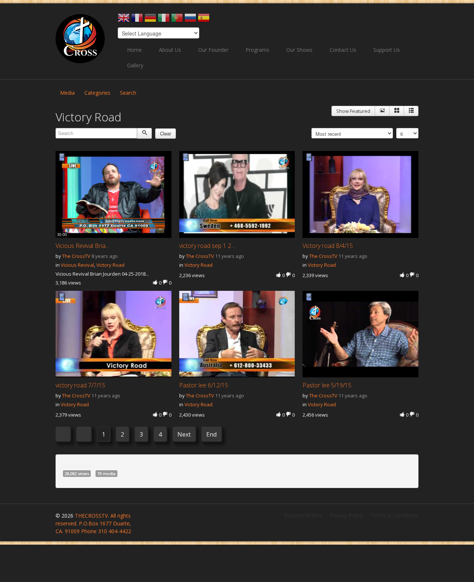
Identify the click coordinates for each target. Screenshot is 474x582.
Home (134, 49)
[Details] (382, 111)
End (211, 434)
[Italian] (164, 20)
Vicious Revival (77, 265)
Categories (97, 92)
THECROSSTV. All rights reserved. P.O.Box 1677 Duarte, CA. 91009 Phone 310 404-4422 (93, 523)
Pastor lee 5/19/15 (327, 385)
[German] (150, 20)
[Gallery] (396, 111)
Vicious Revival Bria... (82, 246)
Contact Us (343, 49)
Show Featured (353, 111)
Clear (165, 133)
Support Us (386, 49)
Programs (257, 49)
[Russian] (190, 20)
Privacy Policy (346, 515)
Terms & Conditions (394, 515)
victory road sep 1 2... (206, 246)
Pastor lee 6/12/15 (203, 385)
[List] (411, 111)
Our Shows (299, 49)
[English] (124, 20)
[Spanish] (204, 20)
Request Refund (303, 515)
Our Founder (213, 49)
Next (184, 434)
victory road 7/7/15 (80, 385)
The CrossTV (76, 256)
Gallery (135, 65)
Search (128, 92)
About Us (170, 49)
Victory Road (110, 265)
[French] (137, 20)
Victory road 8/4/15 (328, 246)
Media (67, 92)
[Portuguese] (177, 20)
